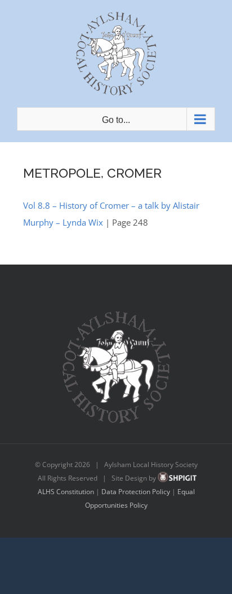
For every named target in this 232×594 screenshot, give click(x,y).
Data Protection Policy (135, 491)
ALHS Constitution (66, 491)
